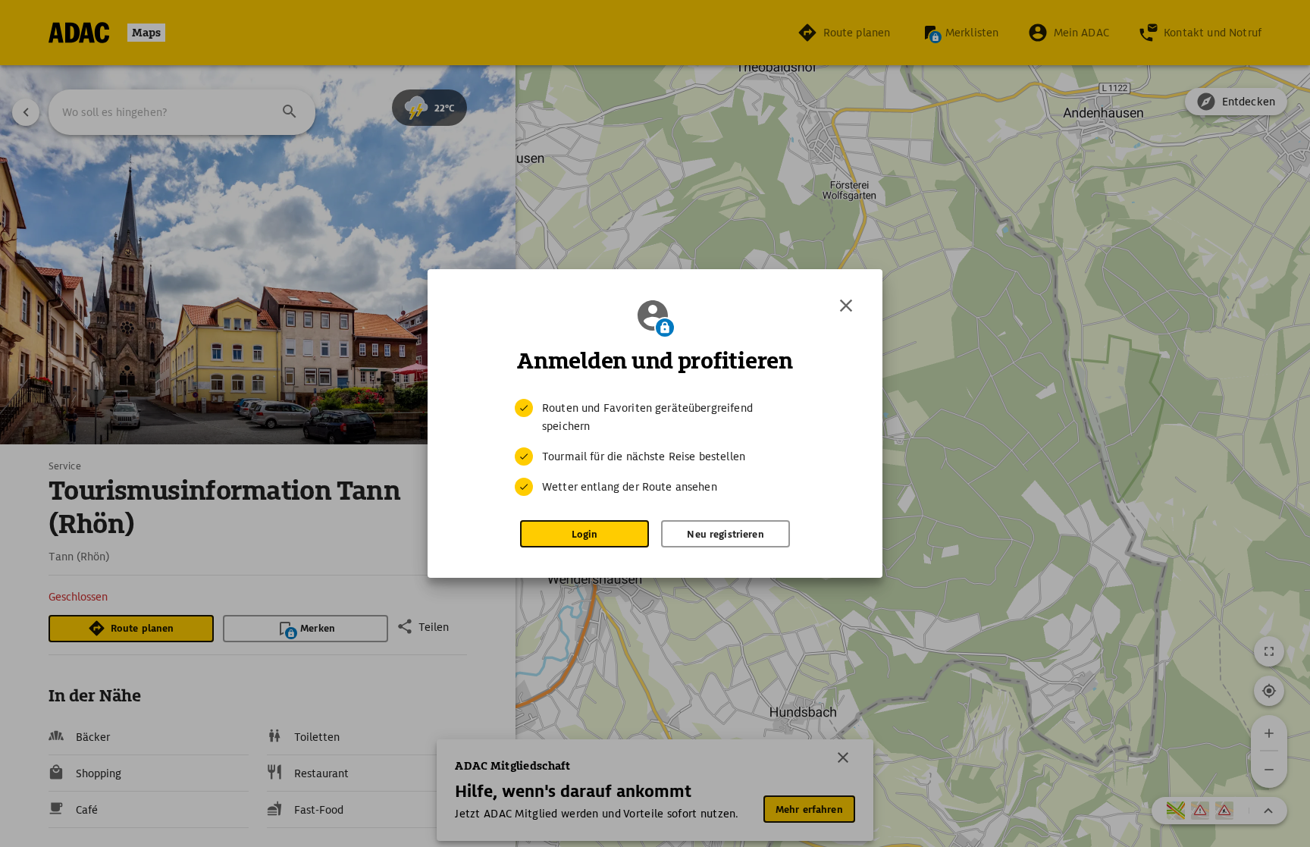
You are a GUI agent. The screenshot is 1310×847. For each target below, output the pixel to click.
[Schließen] (846, 305)
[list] (655, 447)
